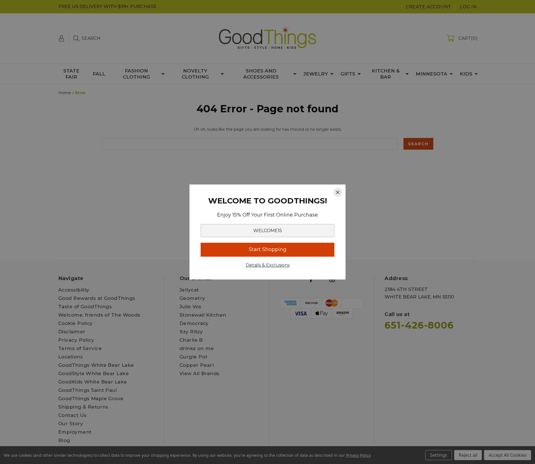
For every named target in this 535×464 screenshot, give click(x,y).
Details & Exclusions (268, 265)
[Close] (337, 192)
